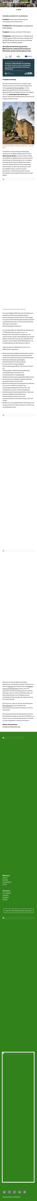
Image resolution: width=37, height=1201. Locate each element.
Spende (10, 686)
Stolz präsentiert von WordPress (11, 1197)
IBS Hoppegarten (18, 25)
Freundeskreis (7, 882)
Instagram (6, 897)
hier (19, 697)
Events (5, 884)
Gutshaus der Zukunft (17, 2)
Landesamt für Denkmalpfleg (14, 88)
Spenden (5, 880)
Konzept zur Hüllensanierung (11, 726)
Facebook (5, 895)
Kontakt (5, 899)
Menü (19, 9)
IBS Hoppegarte (7, 705)
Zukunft (5, 877)
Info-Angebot (7, 893)
